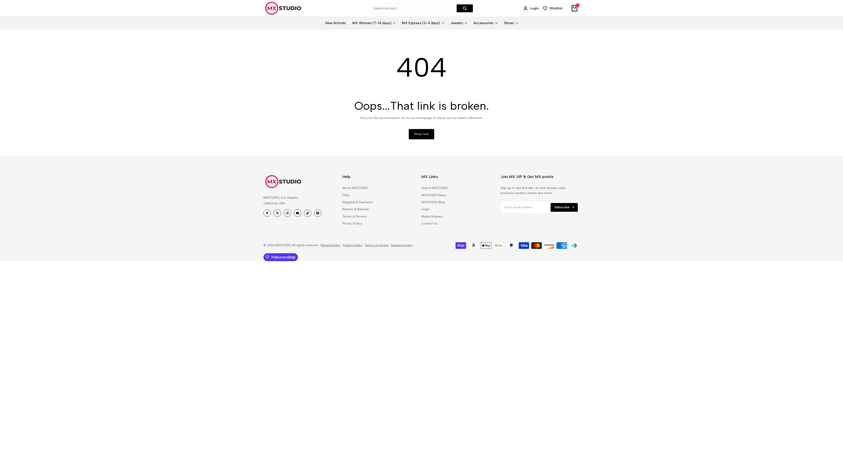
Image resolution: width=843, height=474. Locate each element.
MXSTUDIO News (434, 195)
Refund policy (330, 245)
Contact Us (430, 223)
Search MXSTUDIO (435, 188)
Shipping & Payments (357, 202)
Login (425, 209)
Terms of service (377, 245)
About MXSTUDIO (355, 188)
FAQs (346, 195)
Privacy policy (352, 245)
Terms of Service (354, 216)
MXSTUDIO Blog (433, 202)
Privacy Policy (352, 223)
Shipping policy (402, 245)
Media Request (432, 216)
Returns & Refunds (355, 209)
